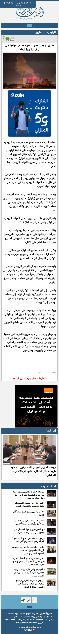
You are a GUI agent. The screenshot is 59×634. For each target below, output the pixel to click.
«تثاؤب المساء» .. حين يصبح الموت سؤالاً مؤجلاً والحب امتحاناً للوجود (29, 522)
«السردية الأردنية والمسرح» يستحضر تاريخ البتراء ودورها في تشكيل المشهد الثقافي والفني (28, 550)
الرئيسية (51, 32)
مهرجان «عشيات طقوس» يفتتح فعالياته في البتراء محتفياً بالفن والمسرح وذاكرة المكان (30, 583)
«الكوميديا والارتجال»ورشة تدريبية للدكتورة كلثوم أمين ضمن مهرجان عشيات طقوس (29, 572)
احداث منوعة (48, 486)
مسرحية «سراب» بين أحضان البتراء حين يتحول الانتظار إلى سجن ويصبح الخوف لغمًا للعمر (28, 561)
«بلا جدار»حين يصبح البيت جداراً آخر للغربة (29, 513)
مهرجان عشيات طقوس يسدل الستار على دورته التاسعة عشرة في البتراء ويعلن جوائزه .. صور (28, 494)
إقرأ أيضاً (51, 430)
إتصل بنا (19, 2)
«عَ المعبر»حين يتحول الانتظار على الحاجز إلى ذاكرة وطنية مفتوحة (29, 531)
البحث (18, 5)
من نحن (29, 2)
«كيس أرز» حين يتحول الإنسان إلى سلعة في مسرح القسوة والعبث (29, 504)
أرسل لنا (9, 2)
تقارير (39, 32)
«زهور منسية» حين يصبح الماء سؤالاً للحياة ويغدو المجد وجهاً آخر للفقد (28, 540)
